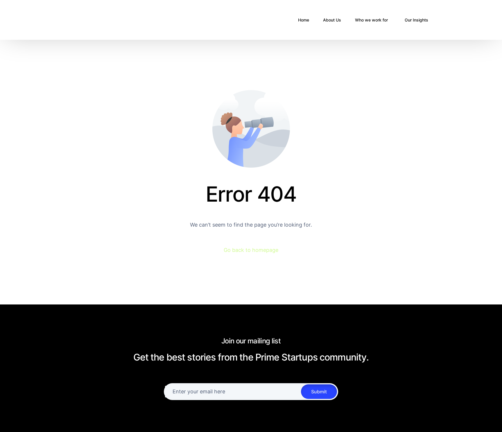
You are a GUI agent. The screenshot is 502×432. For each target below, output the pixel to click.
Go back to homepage (251, 250)
